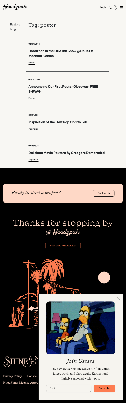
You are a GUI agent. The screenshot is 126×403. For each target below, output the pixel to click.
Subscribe (104, 388)
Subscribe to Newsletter (63, 246)
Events (31, 63)
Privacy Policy (12, 376)
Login (103, 7)
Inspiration (33, 129)
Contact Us (104, 193)
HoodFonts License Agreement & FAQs (29, 382)
